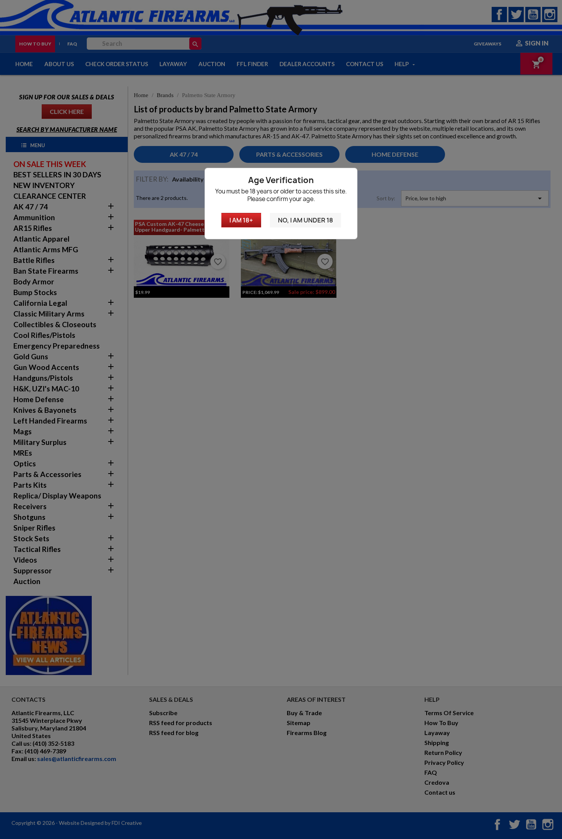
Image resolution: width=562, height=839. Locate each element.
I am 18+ (241, 220)
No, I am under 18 (305, 220)
